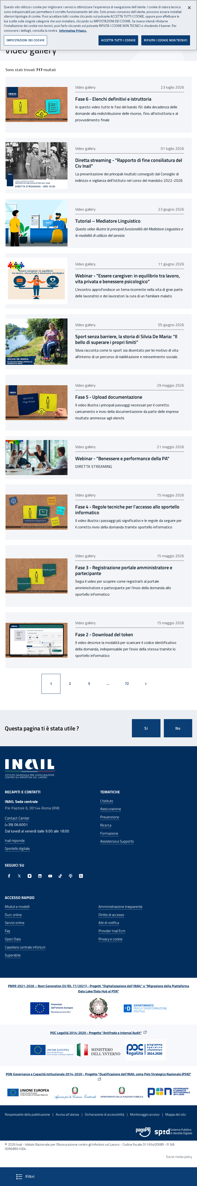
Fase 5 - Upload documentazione (108, 397)
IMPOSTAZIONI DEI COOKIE (25, 40)
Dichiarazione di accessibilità (104, 1114)
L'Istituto (106, 801)
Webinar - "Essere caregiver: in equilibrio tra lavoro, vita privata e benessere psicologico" (127, 278)
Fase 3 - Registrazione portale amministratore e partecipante (123, 570)
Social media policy (179, 1156)
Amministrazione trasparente (120, 906)
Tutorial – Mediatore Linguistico (108, 221)
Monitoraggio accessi (145, 1114)
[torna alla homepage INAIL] (30, 768)
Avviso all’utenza (67, 1114)
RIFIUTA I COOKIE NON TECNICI (165, 40)
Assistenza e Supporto (117, 841)
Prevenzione (109, 817)
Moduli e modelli (17, 906)
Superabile (13, 955)
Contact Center (17, 818)
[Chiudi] (189, 7)
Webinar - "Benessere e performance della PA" (122, 458)
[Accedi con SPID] (173, 1132)
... (107, 683)
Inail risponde (15, 840)
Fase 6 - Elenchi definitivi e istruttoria (113, 99)
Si (146, 728)
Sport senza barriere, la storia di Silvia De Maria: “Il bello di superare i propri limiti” (126, 339)
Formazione (109, 833)
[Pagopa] (143, 1132)
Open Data (13, 939)
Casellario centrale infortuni (25, 947)
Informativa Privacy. (73, 30)
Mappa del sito (175, 1114)
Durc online (13, 914)
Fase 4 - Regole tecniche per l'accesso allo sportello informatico (127, 509)
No (177, 728)
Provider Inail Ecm (111, 931)
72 (130, 683)
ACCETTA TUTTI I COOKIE (118, 40)
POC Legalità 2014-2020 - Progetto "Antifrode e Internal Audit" (96, 1032)
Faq (7, 931)
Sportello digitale (17, 848)
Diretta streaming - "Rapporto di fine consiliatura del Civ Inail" (128, 163)
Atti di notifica (108, 922)
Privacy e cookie (110, 939)
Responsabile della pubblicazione (27, 1114)
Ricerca (105, 825)
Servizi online (15, 922)
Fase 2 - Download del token (104, 634)
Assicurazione (110, 809)
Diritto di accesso (111, 914)
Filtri (43, 1176)
